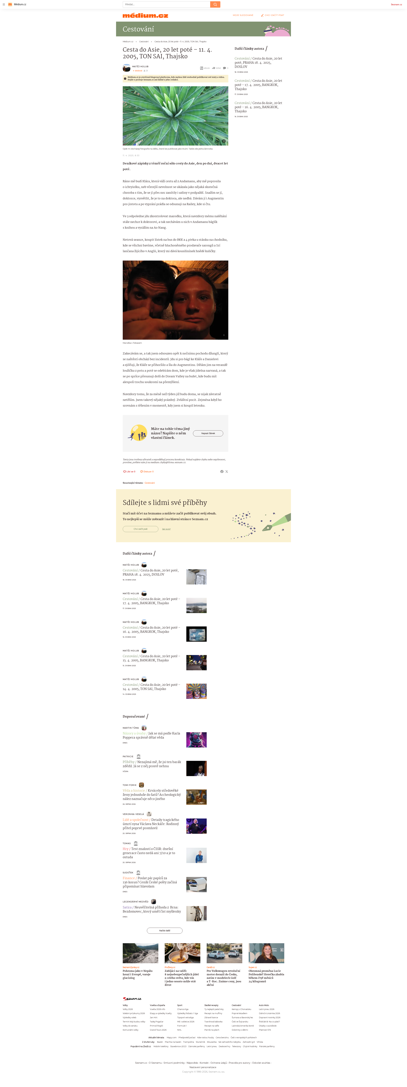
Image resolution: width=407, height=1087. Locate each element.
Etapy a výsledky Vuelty (161, 1013)
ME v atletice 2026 (185, 1021)
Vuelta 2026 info (157, 1009)
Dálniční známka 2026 (269, 1013)
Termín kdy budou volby (134, 1021)
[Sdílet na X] (226, 471)
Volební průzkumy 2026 (134, 1013)
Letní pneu (212, 1046)
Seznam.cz (396, 4)
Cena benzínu (222, 1037)
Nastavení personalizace (203, 1067)
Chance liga (182, 1009)
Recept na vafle (211, 1026)
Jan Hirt (153, 1017)
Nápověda (192, 1062)
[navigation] (3, 4)
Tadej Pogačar (156, 1021)
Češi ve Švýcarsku (240, 1021)
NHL (179, 1030)
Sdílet (218, 68)
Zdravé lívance (211, 1017)
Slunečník (200, 1042)
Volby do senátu (130, 1026)
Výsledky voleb (129, 1017)
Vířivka (260, 1042)
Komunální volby (130, 1030)
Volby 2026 (128, 1009)
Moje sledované (243, 15)
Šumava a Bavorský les (242, 1017)
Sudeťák (128, 872)
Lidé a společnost (135, 820)
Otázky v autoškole (267, 1026)
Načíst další (164, 930)
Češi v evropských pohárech (244, 1037)
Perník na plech (211, 1030)
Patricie (128, 756)
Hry (125, 849)
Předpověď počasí (187, 1037)
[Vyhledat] (215, 4)
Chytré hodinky (250, 1046)
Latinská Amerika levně (243, 1026)
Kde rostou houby (205, 1037)
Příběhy (129, 762)
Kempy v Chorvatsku (241, 1009)
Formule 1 (181, 1026)
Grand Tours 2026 (158, 1030)
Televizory (236, 1046)
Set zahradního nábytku (229, 1042)
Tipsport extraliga (185, 1017)
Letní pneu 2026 (266, 1009)
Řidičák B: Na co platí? (269, 1021)
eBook (207, 68)
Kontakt (204, 1062)
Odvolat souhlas (261, 1062)
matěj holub (140, 66)
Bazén (160, 1042)
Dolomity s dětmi (240, 1030)
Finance (129, 878)
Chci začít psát (274, 15)
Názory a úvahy (134, 733)
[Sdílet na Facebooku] (222, 471)
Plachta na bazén (173, 1042)
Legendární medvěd (135, 901)
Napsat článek (208, 433)
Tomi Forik (129, 785)
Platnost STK (265, 1030)
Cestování (150, 483)
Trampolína (188, 1042)
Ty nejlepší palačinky (214, 1009)
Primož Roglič (156, 1026)
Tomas (127, 843)
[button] (175, 116)
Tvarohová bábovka (213, 1021)
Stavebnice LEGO (178, 1046)
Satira (127, 907)
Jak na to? (166, 529)
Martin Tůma (131, 728)
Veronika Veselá (133, 814)
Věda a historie (134, 790)
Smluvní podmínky (174, 1062)
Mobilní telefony (161, 1046)
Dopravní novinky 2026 (269, 1017)
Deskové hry (224, 1046)
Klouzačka (212, 1042)
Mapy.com (172, 1037)
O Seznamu (155, 1062)
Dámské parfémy (196, 1046)
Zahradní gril (249, 1042)
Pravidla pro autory (239, 1062)
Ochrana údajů (218, 1062)
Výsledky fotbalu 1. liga (187, 1013)
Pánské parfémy (267, 1046)
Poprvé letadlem (239, 1013)
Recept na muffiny (213, 1013)
